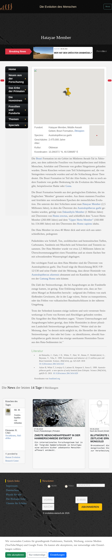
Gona (68, 186)
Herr (54, 486)
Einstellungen (57, 555)
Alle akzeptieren (15, 555)
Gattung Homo (47, 278)
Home (12, 69)
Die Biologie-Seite (16, 498)
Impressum (12, 485)
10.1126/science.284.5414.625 (51, 364)
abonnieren (90, 506)
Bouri (39, 158)
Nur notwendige (37, 555)
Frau (71, 486)
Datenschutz (12, 490)
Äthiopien (79, 131)
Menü (107, 7)
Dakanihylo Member (73, 211)
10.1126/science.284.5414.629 (65, 373)
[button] (100, 51)
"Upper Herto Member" (80, 219)
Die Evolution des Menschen (58, 6)
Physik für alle (13, 494)
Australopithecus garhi (89, 208)
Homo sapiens (84, 223)
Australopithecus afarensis (45, 274)
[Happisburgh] (2, 81)
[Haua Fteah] (110, 81)
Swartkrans (10, 435)
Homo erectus (60, 215)
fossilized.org (54, 379)
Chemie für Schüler (16, 503)
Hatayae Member (91, 204)
